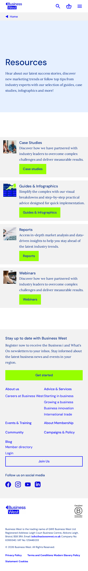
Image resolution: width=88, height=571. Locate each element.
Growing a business (58, 402)
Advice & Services (58, 389)
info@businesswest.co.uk (46, 536)
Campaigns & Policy (59, 432)
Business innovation (59, 408)
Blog (8, 442)
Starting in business (58, 396)
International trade (58, 414)
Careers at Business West (24, 396)
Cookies (23, 561)
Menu (80, 6)
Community (14, 432)
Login (9, 453)
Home (14, 16)
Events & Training (18, 423)
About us (12, 389)
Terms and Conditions (40, 555)
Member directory (19, 447)
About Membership (58, 423)
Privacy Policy (13, 555)
